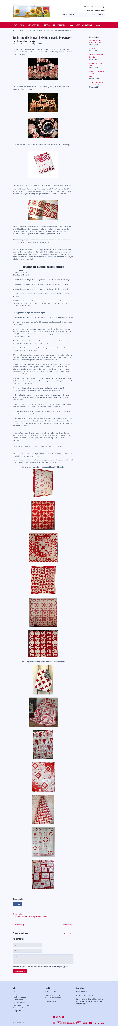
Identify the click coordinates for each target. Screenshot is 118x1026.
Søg (14, 992)
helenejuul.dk (20, 1023)
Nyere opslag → (68, 925)
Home (15, 25)
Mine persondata (19, 1002)
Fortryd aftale (17, 1011)
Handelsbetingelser (19, 997)
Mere (98, 25)
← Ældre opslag (18, 925)
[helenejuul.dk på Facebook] (54, 1017)
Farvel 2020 (93, 49)
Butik (22, 25)
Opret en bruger (100, 10)
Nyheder (21, 30)
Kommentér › (68, 933)
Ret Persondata (18, 1008)
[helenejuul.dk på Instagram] (60, 1017)
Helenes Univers (59, 25)
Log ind (88, 10)
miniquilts (34, 917)
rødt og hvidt (42, 917)
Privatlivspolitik (18, 1000)
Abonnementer (33, 25)
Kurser (46, 25)
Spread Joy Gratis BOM (84, 25)
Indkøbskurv (99, 14)
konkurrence (25, 917)
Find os (15, 994)
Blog (71, 25)
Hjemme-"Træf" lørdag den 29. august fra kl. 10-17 (97, 73)
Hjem (14, 30)
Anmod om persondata (21, 1005)
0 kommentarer (18, 914)
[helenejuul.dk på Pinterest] (57, 1017)
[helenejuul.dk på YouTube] (63, 1017)
